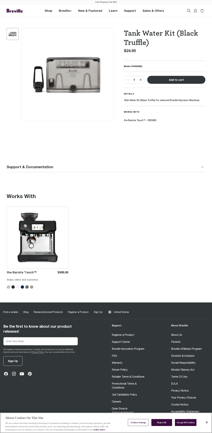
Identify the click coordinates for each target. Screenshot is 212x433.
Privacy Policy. (37, 352)
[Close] (206, 422)
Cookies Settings (138, 422)
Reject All (161, 422)
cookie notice (99, 429)
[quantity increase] (140, 79)
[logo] (15, 10)
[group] (13, 34)
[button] (65, 10)
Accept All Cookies (185, 422)
